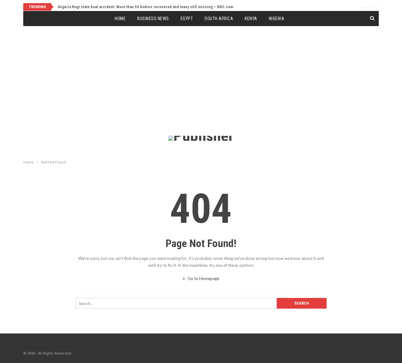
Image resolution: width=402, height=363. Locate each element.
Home (120, 18)
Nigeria (277, 18)
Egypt (187, 18)
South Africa (218, 18)
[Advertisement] (201, 89)
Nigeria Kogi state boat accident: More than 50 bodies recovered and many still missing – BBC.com (145, 6)
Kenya (251, 18)
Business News (153, 18)
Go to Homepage (203, 278)
